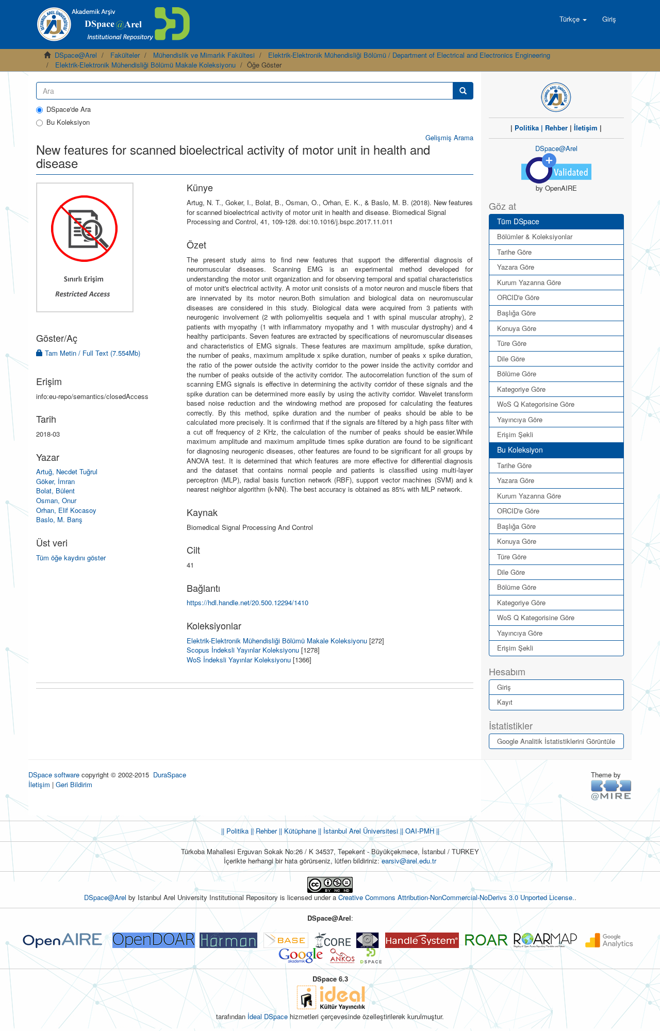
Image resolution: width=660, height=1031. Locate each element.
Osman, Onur (56, 500)
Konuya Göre (516, 328)
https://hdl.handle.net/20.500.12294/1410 (247, 602)
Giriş (504, 687)
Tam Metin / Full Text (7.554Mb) (91, 353)
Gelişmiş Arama (449, 137)
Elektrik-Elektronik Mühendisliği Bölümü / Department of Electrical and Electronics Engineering (409, 55)
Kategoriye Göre (521, 389)
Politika (527, 127)
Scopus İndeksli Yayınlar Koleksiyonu (243, 650)
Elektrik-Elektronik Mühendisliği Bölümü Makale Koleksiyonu (145, 65)
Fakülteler (125, 55)
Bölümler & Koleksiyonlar (534, 236)
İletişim (586, 127)
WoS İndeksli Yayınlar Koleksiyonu (239, 659)
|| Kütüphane (296, 831)
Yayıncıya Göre (519, 419)
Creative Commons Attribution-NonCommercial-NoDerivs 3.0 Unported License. (456, 897)
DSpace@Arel (76, 55)
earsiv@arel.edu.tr (409, 861)
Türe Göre (511, 343)
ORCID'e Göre (518, 297)
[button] (573, 19)
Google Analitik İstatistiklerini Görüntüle (556, 741)
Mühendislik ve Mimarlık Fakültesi (204, 55)
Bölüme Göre (516, 373)
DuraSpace (169, 774)
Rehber (556, 127)
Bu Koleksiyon (68, 122)
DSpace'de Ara (68, 109)
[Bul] (463, 90)
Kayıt (505, 702)
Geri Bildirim (74, 784)
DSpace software (53, 774)
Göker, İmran (55, 481)
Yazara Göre (515, 267)
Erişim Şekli (515, 434)
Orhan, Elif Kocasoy (66, 510)
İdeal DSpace (268, 1016)
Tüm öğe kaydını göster (71, 557)
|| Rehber (263, 831)
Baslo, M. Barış (59, 519)
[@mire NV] (611, 789)
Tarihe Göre (514, 252)
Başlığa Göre (516, 313)
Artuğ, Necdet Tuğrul (66, 471)
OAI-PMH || (421, 831)
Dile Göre (511, 358)
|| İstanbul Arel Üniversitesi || (359, 831)
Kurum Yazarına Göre (529, 282)
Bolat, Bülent (55, 490)
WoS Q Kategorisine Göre (535, 404)
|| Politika (235, 831)
